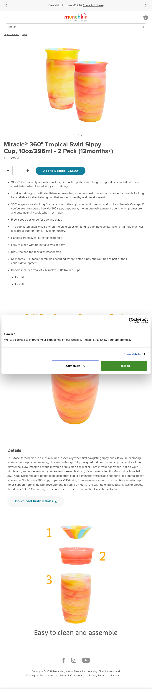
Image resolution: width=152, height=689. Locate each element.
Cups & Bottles (11, 34)
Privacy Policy (97, 675)
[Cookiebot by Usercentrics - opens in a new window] (131, 320)
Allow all (124, 365)
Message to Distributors (39, 675)
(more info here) (93, 5)
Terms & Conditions (71, 675)
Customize (73, 365)
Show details (132, 354)
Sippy (25, 34)
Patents (115, 675)
